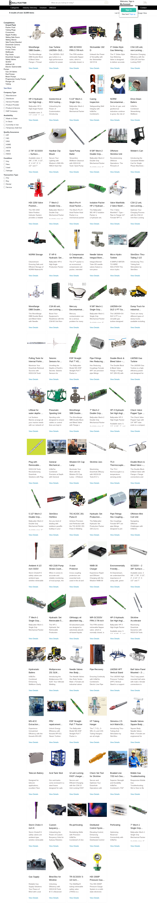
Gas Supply (34, 877)
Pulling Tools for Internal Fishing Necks (36, 360)
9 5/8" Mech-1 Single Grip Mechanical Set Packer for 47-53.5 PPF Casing (97, 308)
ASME (8, 144)
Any (7, 161)
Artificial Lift (10, 64)
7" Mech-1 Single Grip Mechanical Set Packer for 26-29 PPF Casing (138, 827)
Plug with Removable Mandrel (34, 464)
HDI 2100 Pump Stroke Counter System (56, 567)
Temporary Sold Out (14, 128)
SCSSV (8, 62)
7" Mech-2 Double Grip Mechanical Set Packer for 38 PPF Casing (97, 412)
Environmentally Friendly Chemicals (117, 567)
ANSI (8, 151)
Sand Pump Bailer (74, 152)
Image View (142, 13)
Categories (14, 8)
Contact (143, 8)
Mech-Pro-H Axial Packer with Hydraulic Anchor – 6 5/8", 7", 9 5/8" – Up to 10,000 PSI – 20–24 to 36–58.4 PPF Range (76, 204)
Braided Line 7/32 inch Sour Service (116, 775)
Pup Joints (10, 54)
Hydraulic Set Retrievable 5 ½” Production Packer (55, 619)
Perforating (115, 825)
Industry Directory (30, 8)
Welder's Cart (137, 151)
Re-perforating (76, 825)
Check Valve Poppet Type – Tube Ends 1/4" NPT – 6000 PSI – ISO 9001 (138, 412)
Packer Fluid (10, 27)
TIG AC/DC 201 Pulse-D (76, 515)
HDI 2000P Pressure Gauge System (97, 878)
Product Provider (12, 105)
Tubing (8, 84)
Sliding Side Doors (13, 37)
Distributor (10, 99)
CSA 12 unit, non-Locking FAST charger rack (137, 204)
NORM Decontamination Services (117, 101)
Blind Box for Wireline (55, 878)
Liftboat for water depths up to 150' (36, 412)
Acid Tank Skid (56, 773)
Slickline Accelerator (136, 619)
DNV (8, 141)
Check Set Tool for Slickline (97, 774)
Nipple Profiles (11, 35)
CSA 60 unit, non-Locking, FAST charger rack (55, 308)
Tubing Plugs (11, 30)
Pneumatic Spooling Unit (55, 411)
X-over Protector (73, 567)
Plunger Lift (10, 81)
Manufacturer (11, 95)
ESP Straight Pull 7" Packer (75, 723)
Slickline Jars (96, 462)
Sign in (129, 10)
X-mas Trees (10, 50)
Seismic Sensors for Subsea (54, 360)
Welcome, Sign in (127, 2)
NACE (8, 154)
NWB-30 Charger (94, 567)
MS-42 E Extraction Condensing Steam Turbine (35, 723)
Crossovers (10, 32)
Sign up (132, 14)
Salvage (9, 171)
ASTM (8, 148)
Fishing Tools (11, 47)
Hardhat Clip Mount (54, 152)
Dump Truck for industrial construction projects (138, 308)
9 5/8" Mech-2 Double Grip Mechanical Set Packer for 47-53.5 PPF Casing (97, 153)
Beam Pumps (11, 77)
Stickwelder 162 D (97, 48)
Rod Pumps (10, 74)
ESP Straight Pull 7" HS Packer (75, 360)
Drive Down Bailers (136, 100)
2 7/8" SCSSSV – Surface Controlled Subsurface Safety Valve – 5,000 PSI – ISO (36, 153)
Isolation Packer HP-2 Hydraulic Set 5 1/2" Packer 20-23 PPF (97, 204)
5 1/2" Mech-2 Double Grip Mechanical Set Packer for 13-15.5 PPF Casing (36, 516)
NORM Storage (36, 254)
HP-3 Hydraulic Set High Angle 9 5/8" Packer (117, 412)
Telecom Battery (36, 773)
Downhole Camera (13, 45)
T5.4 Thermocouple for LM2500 (116, 464)
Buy (7, 181)
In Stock (9, 122)
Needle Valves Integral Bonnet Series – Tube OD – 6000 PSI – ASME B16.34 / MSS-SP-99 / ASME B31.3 (97, 256)
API (7, 135)
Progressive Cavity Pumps (16, 79)
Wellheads (10, 52)
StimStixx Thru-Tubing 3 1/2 (138, 256)
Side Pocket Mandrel (14, 42)
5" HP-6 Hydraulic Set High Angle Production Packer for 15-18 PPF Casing (56, 256)
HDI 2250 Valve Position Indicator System (36, 204)
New (8, 164)
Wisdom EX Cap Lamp (77, 463)
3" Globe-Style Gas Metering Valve (116, 49)
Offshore (52, 8)
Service (9, 187)
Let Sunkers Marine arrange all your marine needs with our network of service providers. (36, 421)
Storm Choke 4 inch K (35, 826)
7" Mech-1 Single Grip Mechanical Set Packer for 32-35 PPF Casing (36, 619)
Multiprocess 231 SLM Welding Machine (55, 671)
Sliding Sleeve (11, 40)
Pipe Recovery (96, 669)
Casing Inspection (94, 100)
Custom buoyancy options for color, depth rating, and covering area (55, 827)
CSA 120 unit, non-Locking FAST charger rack (137, 49)
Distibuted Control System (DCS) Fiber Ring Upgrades (97, 827)
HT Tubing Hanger (94, 723)
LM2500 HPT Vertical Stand (116, 671)
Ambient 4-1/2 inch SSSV (35, 567)
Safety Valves (11, 59)
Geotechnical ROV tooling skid (55, 101)
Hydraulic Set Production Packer (96, 516)
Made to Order (12, 118)
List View (118, 13)
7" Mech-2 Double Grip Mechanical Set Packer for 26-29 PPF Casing (56, 204)
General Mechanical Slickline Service (54, 464)
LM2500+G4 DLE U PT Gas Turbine (117, 308)
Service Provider (12, 102)
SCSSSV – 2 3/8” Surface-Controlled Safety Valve (137, 567)
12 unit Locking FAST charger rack (76, 775)
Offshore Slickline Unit (116, 152)
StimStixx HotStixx (53, 515)
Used (8, 167)
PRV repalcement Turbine (54, 723)
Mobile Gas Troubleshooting (138, 774)
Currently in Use (12, 125)
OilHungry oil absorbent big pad (75, 619)
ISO (7, 138)
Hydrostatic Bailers (34, 671)
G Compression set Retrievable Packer (76, 256)
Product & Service (13, 108)
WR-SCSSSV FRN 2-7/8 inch (76, 48)
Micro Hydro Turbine (115, 256)
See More (8, 88)
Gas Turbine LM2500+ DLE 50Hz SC (55, 49)
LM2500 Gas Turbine (136, 360)
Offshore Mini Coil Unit (137, 515)
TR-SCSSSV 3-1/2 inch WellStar (76, 878)
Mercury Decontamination (77, 308)
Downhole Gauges (13, 57)
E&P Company (11, 111)
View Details (33, 68)
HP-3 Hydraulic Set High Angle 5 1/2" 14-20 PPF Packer (36, 101)
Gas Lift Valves (11, 72)
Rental (8, 184)
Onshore (43, 8)
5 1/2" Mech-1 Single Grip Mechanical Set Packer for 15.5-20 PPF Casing (76, 101)
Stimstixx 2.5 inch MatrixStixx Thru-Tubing (117, 723)
